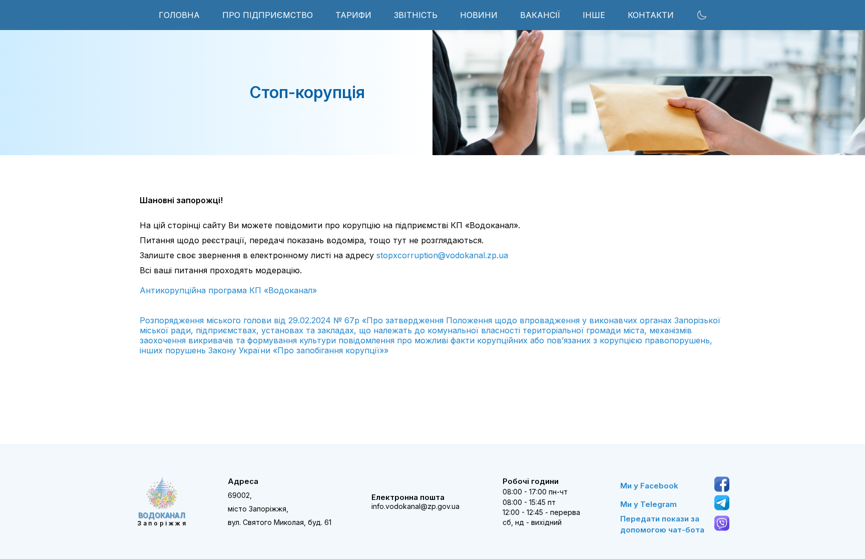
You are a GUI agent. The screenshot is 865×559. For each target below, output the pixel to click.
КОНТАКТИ (651, 15)
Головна (179, 15)
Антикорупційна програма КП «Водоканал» (228, 290)
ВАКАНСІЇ (540, 15)
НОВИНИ (479, 15)
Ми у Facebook (649, 485)
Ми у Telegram (648, 504)
